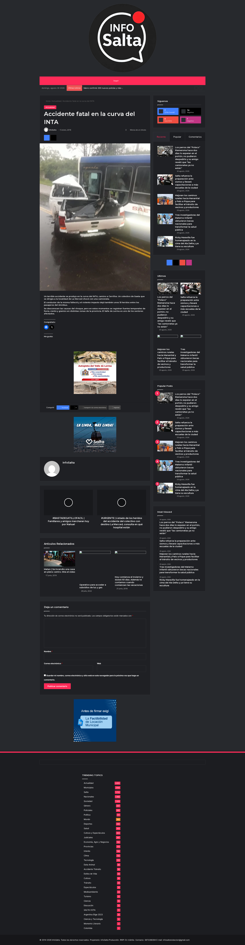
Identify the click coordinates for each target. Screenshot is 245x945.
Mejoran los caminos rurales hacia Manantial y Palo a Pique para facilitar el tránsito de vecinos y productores (187, 201)
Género (87, 806)
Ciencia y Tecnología (93, 919)
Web (99, 663)
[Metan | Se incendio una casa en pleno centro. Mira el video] (59, 559)
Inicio (47, 101)
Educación (88, 905)
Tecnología (89, 860)
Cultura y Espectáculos (94, 833)
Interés (87, 851)
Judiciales (88, 837)
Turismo (87, 896)
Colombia (88, 928)
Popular (177, 136)
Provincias (88, 846)
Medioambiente (91, 892)
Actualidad (56, 101)
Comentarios (195, 136)
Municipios (88, 787)
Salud (86, 828)
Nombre (48, 651)
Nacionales (89, 797)
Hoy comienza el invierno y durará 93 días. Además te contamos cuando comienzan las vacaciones (129, 581)
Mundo (87, 819)
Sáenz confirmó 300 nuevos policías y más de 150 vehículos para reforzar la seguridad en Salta (126, 88)
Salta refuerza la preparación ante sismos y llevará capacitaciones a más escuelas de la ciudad (186, 182)
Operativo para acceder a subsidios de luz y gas (92, 586)
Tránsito (87, 883)
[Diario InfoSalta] (122, 38)
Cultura (87, 878)
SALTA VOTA (89, 910)
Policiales (88, 810)
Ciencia (87, 901)
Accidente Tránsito (92, 869)
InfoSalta (52, 130)
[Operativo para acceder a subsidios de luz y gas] (95, 566)
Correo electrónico (53, 663)
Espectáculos (90, 887)
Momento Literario (92, 923)
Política (87, 815)
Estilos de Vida (90, 874)
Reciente (161, 136)
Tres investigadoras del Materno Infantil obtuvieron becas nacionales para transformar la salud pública (190, 358)
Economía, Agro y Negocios (96, 842)
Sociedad (88, 801)
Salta (86, 792)
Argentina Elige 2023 (93, 914)
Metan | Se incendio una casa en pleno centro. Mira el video (59, 570)
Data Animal (89, 865)
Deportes (88, 824)
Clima (86, 855)
